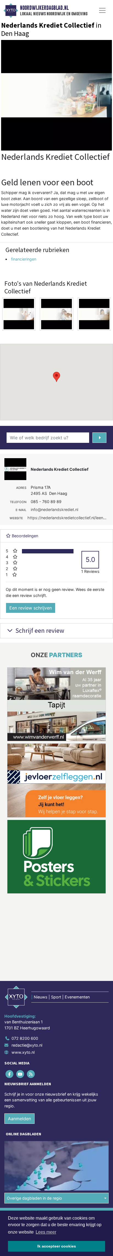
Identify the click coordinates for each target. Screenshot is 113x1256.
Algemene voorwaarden (25, 1139)
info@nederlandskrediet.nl (54, 509)
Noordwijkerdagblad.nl (44, 8)
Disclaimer (14, 1148)
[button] (56, 377)
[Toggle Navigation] (102, 10)
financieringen (23, 259)
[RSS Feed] (31, 997)
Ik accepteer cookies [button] (56, 1246)
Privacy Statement (21, 1158)
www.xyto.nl (23, 976)
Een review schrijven (30, 608)
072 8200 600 (25, 962)
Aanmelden (19, 1042)
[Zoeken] (99, 437)
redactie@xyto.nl (27, 969)
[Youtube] (20, 997)
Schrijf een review (39, 630)
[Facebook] (9, 997)
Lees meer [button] (46, 1232)
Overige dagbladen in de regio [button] (34, 1121)
